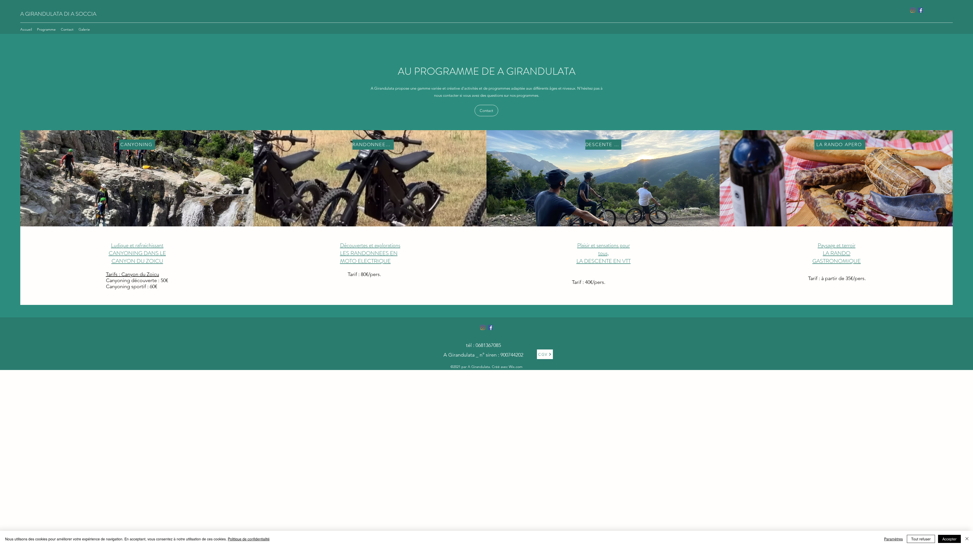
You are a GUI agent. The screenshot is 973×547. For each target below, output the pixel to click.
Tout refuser (921, 538)
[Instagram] (912, 10)
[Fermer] (967, 539)
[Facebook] (920, 10)
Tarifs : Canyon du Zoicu (132, 274)
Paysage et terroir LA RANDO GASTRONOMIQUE (836, 253)
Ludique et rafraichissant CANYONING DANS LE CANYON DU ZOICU (137, 253)
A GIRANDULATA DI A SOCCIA (58, 14)
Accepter (949, 538)
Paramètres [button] (893, 538)
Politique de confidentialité (249, 538)
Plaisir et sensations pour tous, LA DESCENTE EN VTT (603, 253)
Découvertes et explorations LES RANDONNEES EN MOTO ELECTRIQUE (370, 253)
